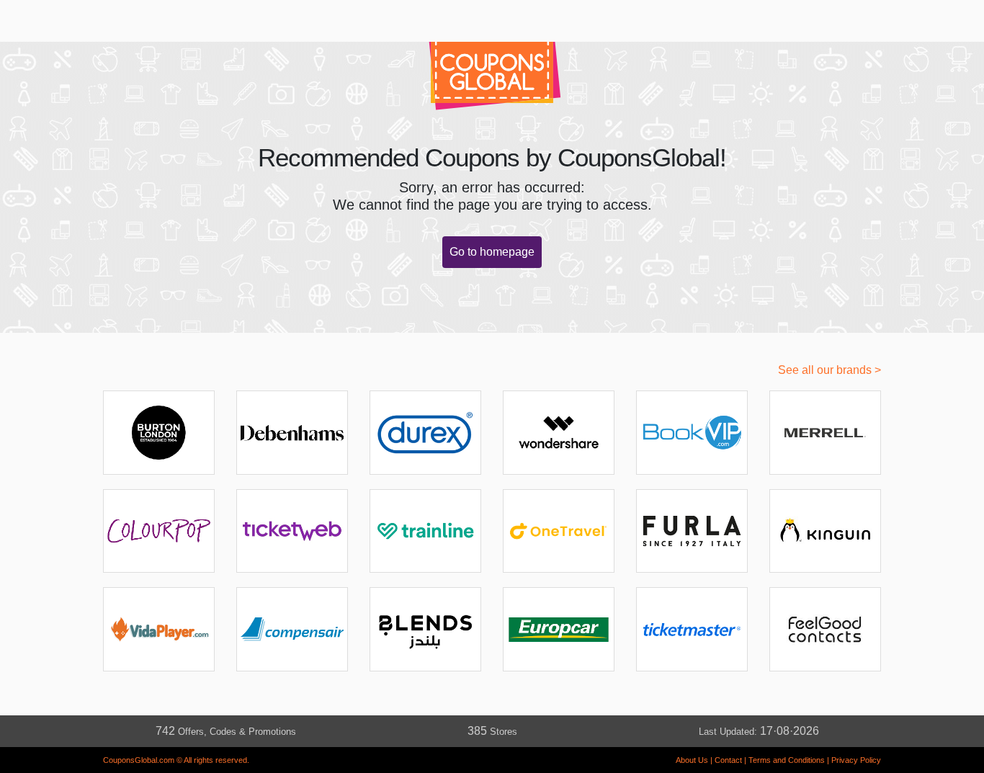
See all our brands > (829, 370)
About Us (692, 760)
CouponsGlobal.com (138, 760)
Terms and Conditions (786, 760)
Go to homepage (492, 252)
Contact (728, 760)
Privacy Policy (856, 760)
